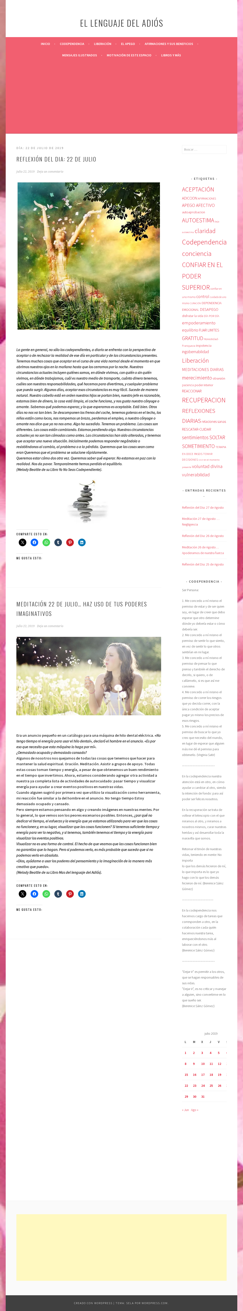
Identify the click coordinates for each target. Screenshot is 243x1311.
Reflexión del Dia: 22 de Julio (56, 159)
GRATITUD (192, 338)
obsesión (219, 378)
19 (219, 1074)
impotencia (203, 346)
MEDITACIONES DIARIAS (203, 369)
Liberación (102, 44)
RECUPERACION (204, 400)
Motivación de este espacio (129, 55)
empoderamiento (198, 323)
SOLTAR (217, 437)
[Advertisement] (121, 96)
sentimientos (195, 437)
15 (186, 1074)
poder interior (204, 385)
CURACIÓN (195, 303)
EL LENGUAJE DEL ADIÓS (121, 22)
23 (194, 1085)
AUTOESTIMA (198, 220)
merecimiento (197, 378)
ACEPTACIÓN (198, 189)
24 (203, 1085)
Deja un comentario (50, 171)
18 (211, 1074)
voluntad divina (207, 466)
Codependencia (72, 44)
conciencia (196, 253)
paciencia (188, 385)
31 (203, 1096)
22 (186, 1085)
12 (219, 1064)
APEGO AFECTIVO (198, 205)
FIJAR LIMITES (209, 330)
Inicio (45, 44)
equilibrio (190, 330)
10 (203, 1064)
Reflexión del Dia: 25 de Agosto (203, 564)
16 (194, 1074)
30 (194, 1096)
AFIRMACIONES (207, 198)
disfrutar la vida (192, 316)
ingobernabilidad (195, 351)
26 (219, 1085)
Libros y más (171, 55)
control (202, 296)
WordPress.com (155, 1303)
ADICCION (189, 198)
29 (186, 1096)
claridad (205, 231)
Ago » (194, 1110)
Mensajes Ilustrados (79, 55)
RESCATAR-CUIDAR (196, 429)
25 (211, 1085)
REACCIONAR (192, 391)
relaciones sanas (214, 421)
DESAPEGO (209, 309)
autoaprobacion (193, 212)
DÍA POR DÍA (211, 316)
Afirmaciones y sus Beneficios (169, 44)
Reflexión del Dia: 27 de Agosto (203, 507)
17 (203, 1074)
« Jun (185, 1110)
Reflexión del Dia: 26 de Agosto (203, 536)
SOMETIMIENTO (198, 446)
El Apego (128, 44)
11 (211, 1064)
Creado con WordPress (93, 1303)
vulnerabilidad (196, 475)
